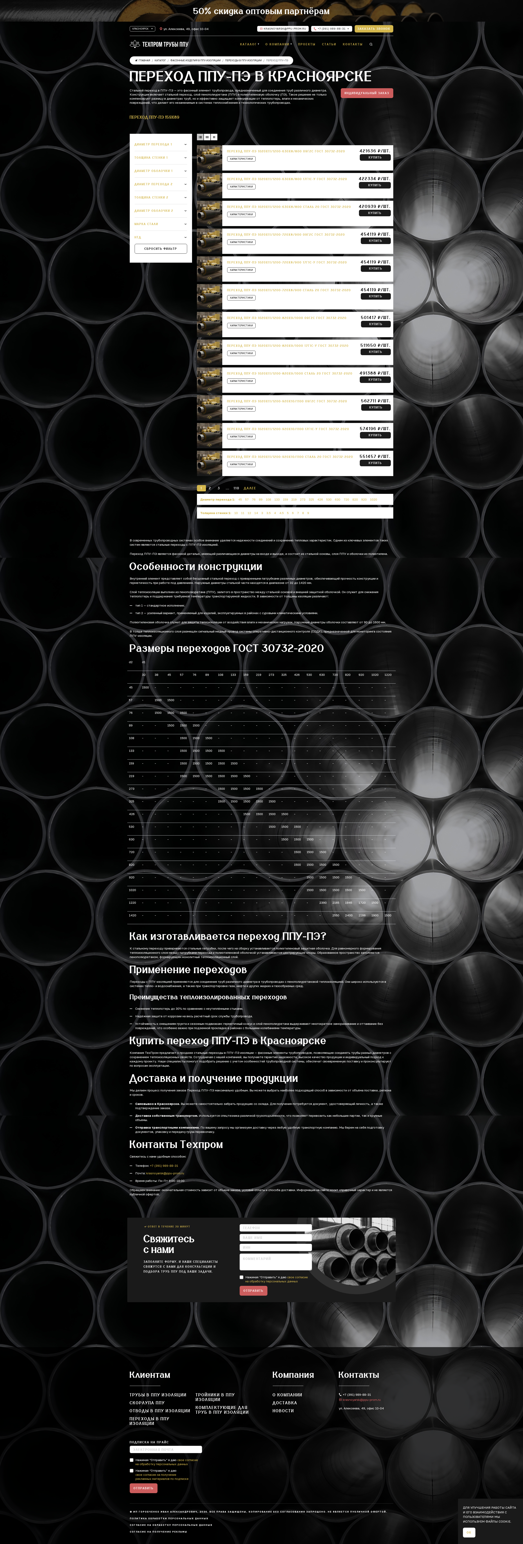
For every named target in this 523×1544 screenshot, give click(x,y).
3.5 (268, 513)
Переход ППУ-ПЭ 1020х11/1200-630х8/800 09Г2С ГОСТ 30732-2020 (286, 151)
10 (236, 513)
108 (268, 499)
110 (236, 488)
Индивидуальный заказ (367, 93)
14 (256, 513)
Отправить (254, 1290)
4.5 (281, 513)
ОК (469, 1532)
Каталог (248, 44)
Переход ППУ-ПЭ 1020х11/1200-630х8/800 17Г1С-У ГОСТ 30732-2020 (287, 179)
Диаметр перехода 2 (154, 184)
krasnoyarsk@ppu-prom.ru (285, 28)
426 (320, 499)
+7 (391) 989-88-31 (331, 28)
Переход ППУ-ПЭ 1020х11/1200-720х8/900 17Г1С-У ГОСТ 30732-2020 (287, 262)
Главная (144, 60)
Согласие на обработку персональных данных (171, 1525)
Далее (250, 488)
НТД (138, 237)
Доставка (285, 1402)
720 (346, 499)
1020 (373, 499)
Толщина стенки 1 (151, 157)
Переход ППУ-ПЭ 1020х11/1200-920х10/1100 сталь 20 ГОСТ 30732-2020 (290, 457)
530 (329, 499)
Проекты (307, 44)
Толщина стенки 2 (152, 197)
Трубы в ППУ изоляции (158, 1394)
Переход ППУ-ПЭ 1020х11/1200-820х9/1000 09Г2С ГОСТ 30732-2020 (287, 318)
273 (302, 499)
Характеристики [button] (241, 158)
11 (242, 513)
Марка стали (146, 224)
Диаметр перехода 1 (153, 144)
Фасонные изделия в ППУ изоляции (195, 60)
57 (247, 499)
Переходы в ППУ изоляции (243, 60)
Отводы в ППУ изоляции (160, 1410)
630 (337, 499)
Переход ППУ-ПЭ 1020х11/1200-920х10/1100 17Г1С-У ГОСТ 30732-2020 (288, 429)
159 (285, 499)
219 (294, 499)
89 (261, 499)
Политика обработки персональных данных (169, 1518)
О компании (278, 44)
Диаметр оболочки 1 (154, 171)
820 (355, 499)
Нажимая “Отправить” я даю (276, 1279)
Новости (283, 1410)
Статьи (329, 44)
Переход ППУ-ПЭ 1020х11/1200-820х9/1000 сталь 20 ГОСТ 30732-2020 (290, 373)
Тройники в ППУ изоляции (215, 1397)
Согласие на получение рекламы (158, 1531)
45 (240, 499)
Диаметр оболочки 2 (154, 210)
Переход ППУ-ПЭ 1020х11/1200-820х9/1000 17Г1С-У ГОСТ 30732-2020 (288, 345)
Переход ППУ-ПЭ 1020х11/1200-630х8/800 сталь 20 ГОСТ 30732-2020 (289, 207)
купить (375, 157)
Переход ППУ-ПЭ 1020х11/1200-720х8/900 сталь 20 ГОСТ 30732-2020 (289, 290)
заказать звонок (374, 28)
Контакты (353, 44)
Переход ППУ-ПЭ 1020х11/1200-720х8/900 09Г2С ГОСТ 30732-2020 (286, 234)
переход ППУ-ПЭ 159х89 (154, 117)
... (228, 488)
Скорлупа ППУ (147, 1402)
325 (311, 499)
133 (277, 499)
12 (249, 513)
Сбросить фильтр (160, 248)
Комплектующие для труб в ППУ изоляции (222, 1410)
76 (254, 499)
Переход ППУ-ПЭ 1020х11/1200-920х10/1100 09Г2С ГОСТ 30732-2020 (287, 401)
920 (364, 499)
